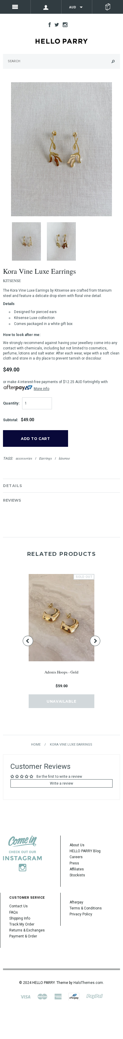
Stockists (77, 875)
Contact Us (18, 906)
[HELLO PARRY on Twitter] (55, 24)
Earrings (45, 458)
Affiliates (77, 869)
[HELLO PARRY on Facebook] (48, 24)
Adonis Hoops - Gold (61, 672)
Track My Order (21, 924)
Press (74, 863)
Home (36, 744)
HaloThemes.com (88, 983)
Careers (76, 857)
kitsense (64, 458)
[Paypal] (94, 996)
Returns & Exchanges (27, 930)
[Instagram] (22, 853)
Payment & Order (23, 936)
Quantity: (11, 403)
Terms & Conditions (86, 908)
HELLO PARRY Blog (85, 851)
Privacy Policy (81, 914)
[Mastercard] (42, 996)
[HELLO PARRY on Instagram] (63, 24)
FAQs (13, 912)
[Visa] (25, 996)
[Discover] (73, 996)
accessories (24, 458)
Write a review (61, 783)
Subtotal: (10, 420)
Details (12, 485)
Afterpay (76, 902)
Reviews (12, 500)
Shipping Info (19, 918)
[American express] (57, 996)
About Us (77, 845)
